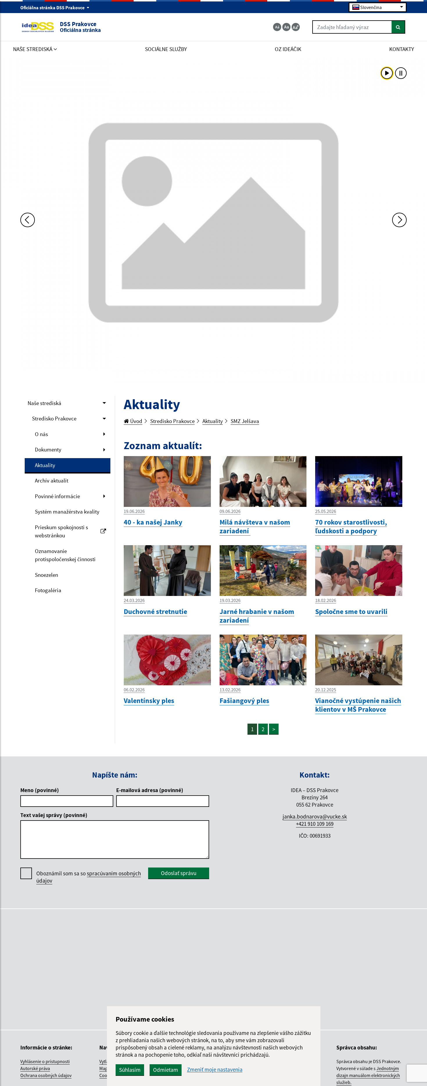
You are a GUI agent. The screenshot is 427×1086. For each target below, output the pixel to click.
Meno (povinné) (39, 790)
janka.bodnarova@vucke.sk (315, 816)
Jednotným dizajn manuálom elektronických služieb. (368, 1075)
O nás (41, 434)
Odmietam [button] (165, 1069)
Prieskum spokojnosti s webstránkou (61, 531)
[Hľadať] (398, 27)
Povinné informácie (57, 496)
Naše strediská (44, 403)
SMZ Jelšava (245, 421)
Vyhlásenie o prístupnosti (45, 1061)
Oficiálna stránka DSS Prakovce (52, 7)
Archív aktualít (51, 480)
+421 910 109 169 (314, 823)
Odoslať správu (178, 873)
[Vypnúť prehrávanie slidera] (401, 73)
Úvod (135, 421)
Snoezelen (46, 574)
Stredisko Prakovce (54, 418)
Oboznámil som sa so (88, 877)
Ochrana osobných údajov (45, 1075)
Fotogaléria (48, 590)
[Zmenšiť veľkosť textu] (277, 27)
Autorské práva (35, 1068)
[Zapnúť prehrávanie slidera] (387, 73)
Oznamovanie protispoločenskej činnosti (65, 555)
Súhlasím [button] (130, 1069)
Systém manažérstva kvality (67, 511)
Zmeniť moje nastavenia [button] (215, 1069)
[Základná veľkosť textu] (286, 27)
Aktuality (45, 465)
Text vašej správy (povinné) (53, 815)
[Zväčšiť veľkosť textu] (296, 27)
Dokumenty (48, 449)
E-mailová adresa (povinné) (149, 790)
